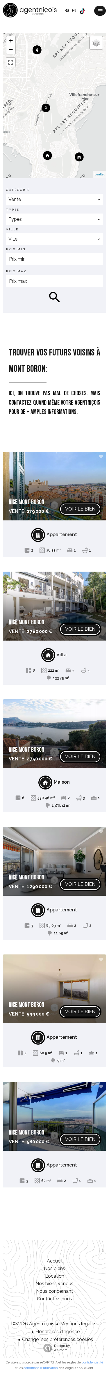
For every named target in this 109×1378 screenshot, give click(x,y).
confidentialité (92, 1362)
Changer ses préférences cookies (57, 1339)
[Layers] (96, 42)
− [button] (11, 49)
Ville (12, 229)
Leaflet (99, 174)
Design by (62, 1348)
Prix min (16, 249)
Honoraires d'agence (57, 1331)
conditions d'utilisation (41, 1368)
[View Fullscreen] (10, 62)
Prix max (16, 271)
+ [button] (11, 40)
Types (12, 209)
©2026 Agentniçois (33, 1324)
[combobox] (54, 199)
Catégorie (18, 189)
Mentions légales (78, 1324)
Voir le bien (80, 509)
